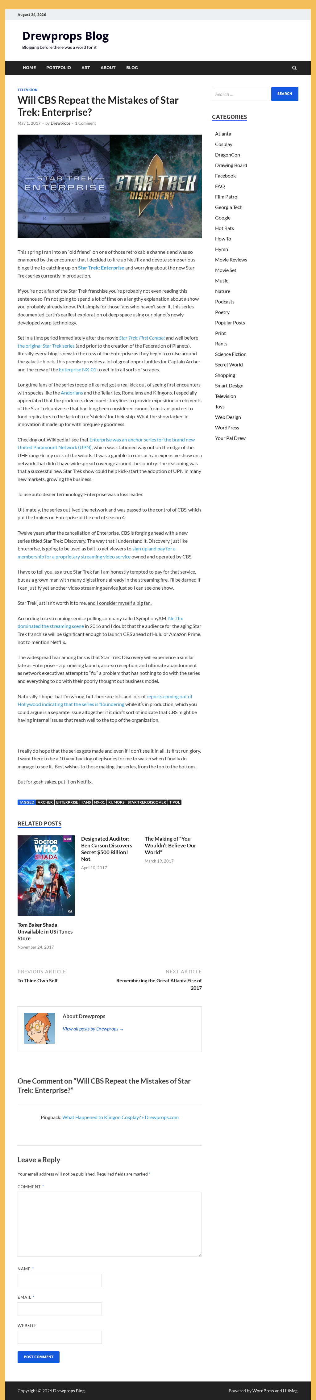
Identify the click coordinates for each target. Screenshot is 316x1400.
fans (86, 802)
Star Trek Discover (147, 802)
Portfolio (58, 67)
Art (85, 67)
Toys (220, 406)
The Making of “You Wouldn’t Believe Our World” (170, 845)
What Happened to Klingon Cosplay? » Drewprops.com (120, 1117)
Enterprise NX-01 (77, 369)
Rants (221, 343)
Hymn (221, 249)
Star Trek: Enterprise (101, 267)
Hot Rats (224, 228)
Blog (132, 67)
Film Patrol (227, 196)
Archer (45, 802)
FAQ (220, 186)
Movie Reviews (231, 259)
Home (29, 67)
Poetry (222, 312)
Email (26, 1297)
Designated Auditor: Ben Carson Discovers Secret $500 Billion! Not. (106, 848)
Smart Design (229, 385)
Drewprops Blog (65, 35)
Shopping (225, 375)
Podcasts (225, 301)
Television (27, 90)
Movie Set (225, 270)
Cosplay (223, 144)
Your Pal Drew (230, 438)
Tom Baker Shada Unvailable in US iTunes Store (45, 931)
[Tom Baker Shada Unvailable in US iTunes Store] (46, 918)
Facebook (225, 175)
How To (223, 238)
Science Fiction (231, 354)
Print (220, 333)
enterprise (67, 802)
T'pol (174, 802)
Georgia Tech (229, 207)
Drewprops (60, 123)
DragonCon (227, 154)
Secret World (229, 364)
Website (27, 1325)
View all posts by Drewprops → (93, 1028)
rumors (116, 802)
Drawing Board (231, 165)
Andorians (72, 392)
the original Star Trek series (46, 346)
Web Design (228, 417)
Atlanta (223, 133)
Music (221, 280)
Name (26, 1268)
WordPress (227, 427)
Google (223, 217)
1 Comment (85, 123)
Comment (31, 1186)
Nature (222, 291)
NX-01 (99, 802)
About (108, 67)
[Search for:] (255, 94)
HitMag (290, 1390)
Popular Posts (230, 322)
